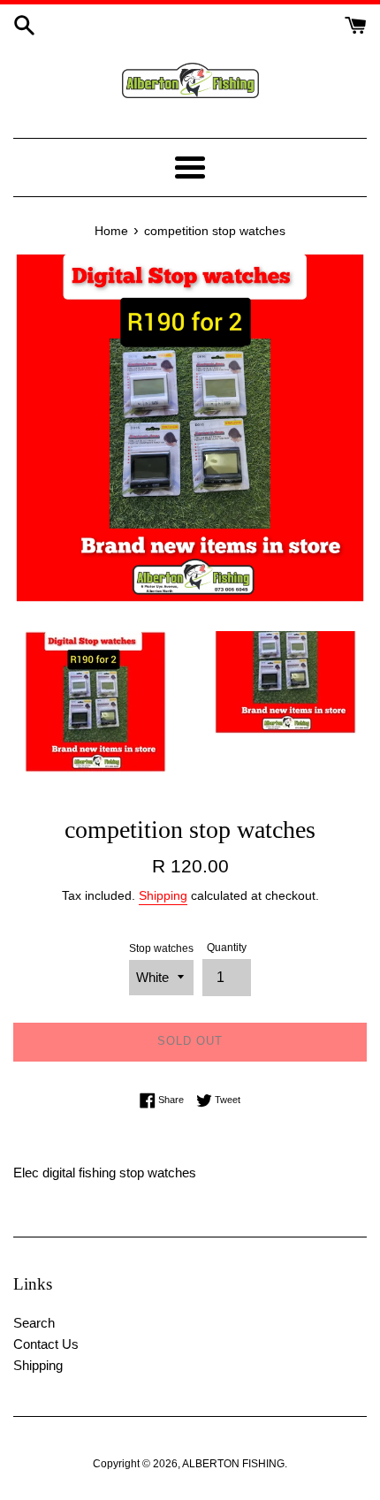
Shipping (163, 895)
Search (34, 1322)
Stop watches (161, 948)
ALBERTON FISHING (233, 1464)
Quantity (227, 947)
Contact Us (46, 1344)
